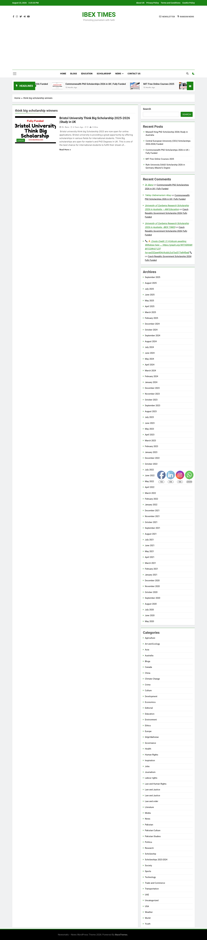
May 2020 (149, 621)
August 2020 (151, 604)
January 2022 (151, 504)
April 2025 (149, 306)
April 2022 (149, 487)
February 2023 (151, 446)
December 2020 (152, 580)
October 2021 (151, 522)
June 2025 (149, 294)
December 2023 (152, 388)
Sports (148, 871)
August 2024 (151, 341)
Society (148, 865)
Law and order (151, 801)
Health (148, 749)
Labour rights (151, 778)
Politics (148, 842)
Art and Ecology (152, 644)
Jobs (147, 766)
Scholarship (104, 73)
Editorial (149, 708)
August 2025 (151, 283)
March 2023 (150, 440)
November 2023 (152, 394)
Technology (150, 877)
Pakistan (149, 824)
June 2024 (149, 353)
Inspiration (150, 760)
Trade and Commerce (155, 883)
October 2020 (151, 592)
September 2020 (152, 598)
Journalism (150, 772)
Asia (147, 649)
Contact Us (134, 73)
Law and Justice (152, 789)
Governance (150, 743)
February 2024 (151, 376)
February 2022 (151, 499)
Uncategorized (151, 900)
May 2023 (149, 429)
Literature (149, 807)
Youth (147, 924)
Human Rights (151, 754)
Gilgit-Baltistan (152, 737)
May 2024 (149, 359)
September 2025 (152, 277)
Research (149, 848)
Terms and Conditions (170, 3)
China (147, 673)
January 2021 (151, 574)
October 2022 (151, 464)
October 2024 (151, 329)
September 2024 (152, 335)
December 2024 (152, 324)
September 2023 (152, 405)
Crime (148, 684)
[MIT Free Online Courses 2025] (115, 85)
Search (147, 108)
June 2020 (149, 615)
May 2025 (149, 300)
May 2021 (149, 551)
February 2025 (151, 318)
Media (148, 813)
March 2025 (150, 312)
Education (87, 73)
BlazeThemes (121, 934)
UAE (147, 894)
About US (140, 3)
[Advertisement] (103, 43)
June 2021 (149, 545)
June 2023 (149, 423)
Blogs (73, 73)
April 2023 (149, 434)
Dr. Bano (65, 127)
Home (63, 73)
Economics (150, 702)
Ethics (148, 725)
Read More (64, 149)
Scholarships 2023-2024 (156, 859)
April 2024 (149, 364)
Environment (151, 719)
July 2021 (149, 539)
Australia (149, 655)
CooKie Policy (188, 3)
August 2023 (151, 411)
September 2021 (152, 528)
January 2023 (151, 452)
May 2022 (149, 481)
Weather (149, 912)
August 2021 (151, 534)
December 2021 (152, 510)
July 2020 (149, 609)
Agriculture (150, 638)
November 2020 (152, 586)
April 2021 (149, 557)
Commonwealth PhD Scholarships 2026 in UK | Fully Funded (75, 84)
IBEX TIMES (99, 14)
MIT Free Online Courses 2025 (138, 84)
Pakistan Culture (152, 830)
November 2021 (152, 516)
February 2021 (151, 569)
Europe (20, 140)
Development (151, 696)
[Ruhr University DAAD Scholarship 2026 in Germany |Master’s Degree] (163, 85)
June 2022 (149, 475)
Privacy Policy (152, 3)
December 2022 (152, 458)
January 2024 (151, 382)
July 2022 (149, 469)
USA (147, 906)
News (118, 73)
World (147, 918)
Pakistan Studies (153, 836)
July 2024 (149, 347)
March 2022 (150, 493)
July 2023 (149, 417)
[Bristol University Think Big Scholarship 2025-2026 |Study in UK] (35, 129)
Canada (148, 667)
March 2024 (150, 370)
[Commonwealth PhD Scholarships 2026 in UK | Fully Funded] (37, 85)
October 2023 (151, 399)
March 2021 (150, 563)
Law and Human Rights (155, 784)
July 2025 (149, 289)
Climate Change (152, 679)
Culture (148, 690)
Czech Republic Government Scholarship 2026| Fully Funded (166, 213)
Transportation (152, 888)
